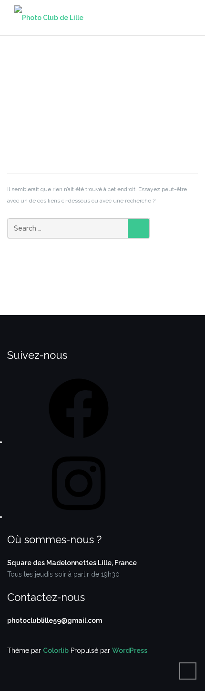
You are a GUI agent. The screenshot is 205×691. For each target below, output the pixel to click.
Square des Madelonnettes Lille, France (72, 563)
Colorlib (56, 650)
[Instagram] (78, 516)
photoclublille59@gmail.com (54, 620)
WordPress (129, 650)
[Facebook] (78, 442)
